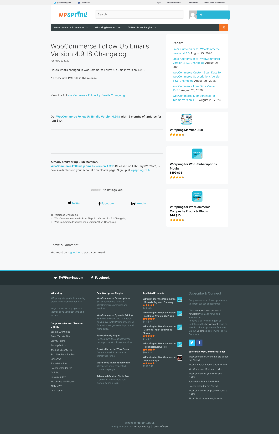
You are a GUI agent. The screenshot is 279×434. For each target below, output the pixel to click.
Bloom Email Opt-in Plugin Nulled (206, 398)
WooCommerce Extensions (69, 27)
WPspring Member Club (108, 27)
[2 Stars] (94, 190)
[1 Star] (92, 190)
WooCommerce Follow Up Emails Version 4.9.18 (88, 116)
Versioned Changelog (66, 214)
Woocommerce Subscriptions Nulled (208, 364)
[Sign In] (190, 14)
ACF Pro (55, 372)
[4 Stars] (98, 190)
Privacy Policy (142, 426)
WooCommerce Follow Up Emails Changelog (96, 95)
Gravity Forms (58, 340)
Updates (201, 330)
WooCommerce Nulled (214, 3)
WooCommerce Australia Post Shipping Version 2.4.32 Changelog (90, 218)
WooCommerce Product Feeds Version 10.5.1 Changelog (85, 222)
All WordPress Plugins (140, 27)
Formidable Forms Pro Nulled (204, 381)
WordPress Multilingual (62, 381)
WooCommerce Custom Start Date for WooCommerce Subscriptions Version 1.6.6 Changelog (197, 76)
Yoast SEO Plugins (60, 331)
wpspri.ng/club (140, 170)
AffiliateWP (56, 386)
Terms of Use (160, 426)
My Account (211, 324)
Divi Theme (56, 390)
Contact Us (193, 3)
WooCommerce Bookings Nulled (205, 369)
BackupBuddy (58, 345)
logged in (74, 252)
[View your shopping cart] (223, 27)
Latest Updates (174, 3)
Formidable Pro (59, 363)
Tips (159, 3)
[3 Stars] (96, 190)
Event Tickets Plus (60, 336)
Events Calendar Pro (61, 368)
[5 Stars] (100, 190)
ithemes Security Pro (61, 349)
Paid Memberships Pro (62, 354)
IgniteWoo (56, 358)
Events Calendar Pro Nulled (203, 386)
